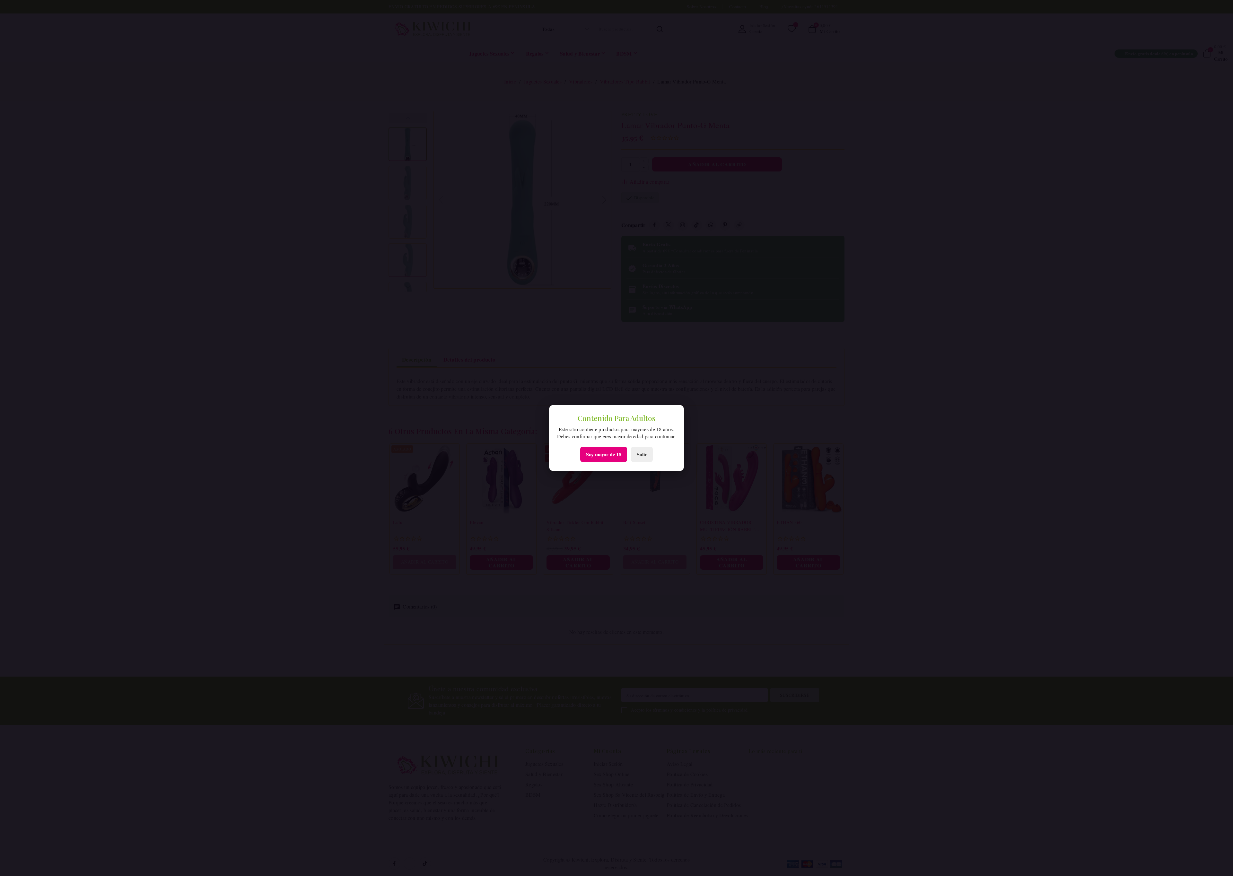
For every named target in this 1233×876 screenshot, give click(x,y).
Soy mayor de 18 (603, 454)
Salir (642, 454)
